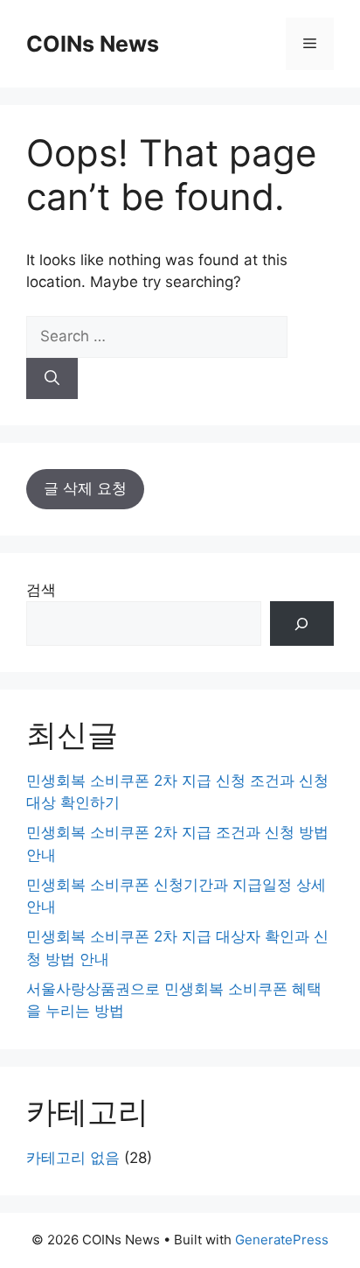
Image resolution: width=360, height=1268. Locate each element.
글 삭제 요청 (85, 488)
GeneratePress (282, 1239)
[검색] (302, 623)
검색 (41, 590)
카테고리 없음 (73, 1157)
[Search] (52, 379)
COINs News (92, 44)
